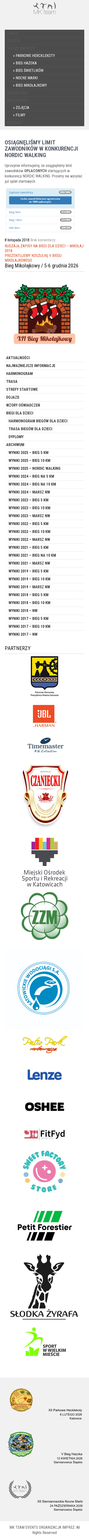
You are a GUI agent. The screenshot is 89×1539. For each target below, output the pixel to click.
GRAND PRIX (17, 92)
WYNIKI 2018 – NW (23, 610)
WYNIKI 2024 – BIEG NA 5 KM (31, 476)
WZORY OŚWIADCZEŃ (23, 405)
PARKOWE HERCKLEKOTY (35, 55)
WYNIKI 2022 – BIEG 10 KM (29, 531)
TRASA (12, 381)
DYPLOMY (16, 437)
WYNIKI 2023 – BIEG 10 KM (29, 508)
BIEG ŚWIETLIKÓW (29, 70)
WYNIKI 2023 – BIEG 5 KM (28, 500)
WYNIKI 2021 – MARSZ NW (29, 563)
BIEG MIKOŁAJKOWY (31, 85)
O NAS (12, 33)
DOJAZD (12, 397)
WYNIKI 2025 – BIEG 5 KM (28, 452)
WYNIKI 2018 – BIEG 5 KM (28, 595)
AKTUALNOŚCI (18, 358)
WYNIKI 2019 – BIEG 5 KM (28, 571)
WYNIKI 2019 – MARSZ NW (29, 587)
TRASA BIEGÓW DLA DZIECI (30, 429)
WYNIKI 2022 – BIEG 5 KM (28, 523)
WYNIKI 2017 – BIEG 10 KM (29, 626)
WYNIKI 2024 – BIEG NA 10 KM (32, 484)
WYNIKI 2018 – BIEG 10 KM (29, 602)
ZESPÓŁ (14, 40)
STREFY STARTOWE (22, 389)
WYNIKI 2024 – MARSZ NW (29, 492)
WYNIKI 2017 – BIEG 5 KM (28, 618)
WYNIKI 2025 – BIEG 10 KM (29, 460)
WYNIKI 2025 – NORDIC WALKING (35, 468)
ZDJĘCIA (22, 107)
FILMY (20, 115)
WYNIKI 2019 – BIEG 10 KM (29, 579)
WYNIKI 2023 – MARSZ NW (29, 516)
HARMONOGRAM (19, 373)
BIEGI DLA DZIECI (19, 413)
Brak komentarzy (43, 240)
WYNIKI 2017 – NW (23, 634)
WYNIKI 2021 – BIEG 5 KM (28, 547)
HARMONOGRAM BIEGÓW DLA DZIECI (38, 421)
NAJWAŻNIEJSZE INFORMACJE (30, 365)
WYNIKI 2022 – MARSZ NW (29, 539)
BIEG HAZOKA (26, 63)
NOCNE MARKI (27, 78)
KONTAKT (15, 122)
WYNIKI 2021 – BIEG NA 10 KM (32, 555)
